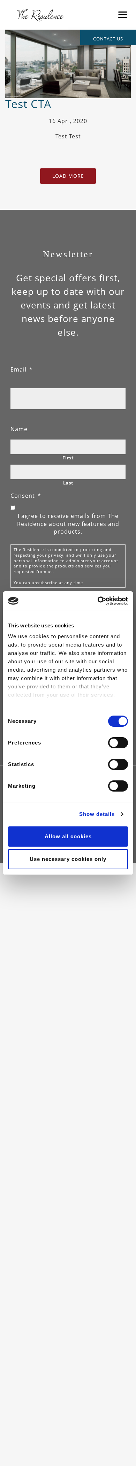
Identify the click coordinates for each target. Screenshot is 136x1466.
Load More (68, 176)
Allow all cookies (68, 836)
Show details (97, 814)
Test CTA (28, 103)
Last (68, 483)
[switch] (118, 742)
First (68, 458)
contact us (108, 39)
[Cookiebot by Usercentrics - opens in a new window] (98, 600)
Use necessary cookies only (68, 859)
